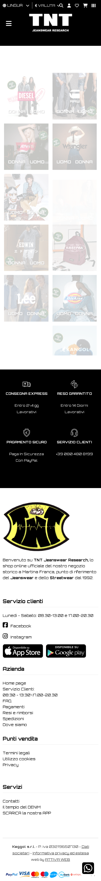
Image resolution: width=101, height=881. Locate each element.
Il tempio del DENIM (22, 807)
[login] (67, 6)
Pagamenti (14, 707)
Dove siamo (15, 725)
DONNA (17, 91)
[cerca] (59, 6)
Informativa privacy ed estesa (61, 853)
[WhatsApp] (88, 871)
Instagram (21, 637)
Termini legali (16, 753)
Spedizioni (13, 719)
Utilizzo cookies (19, 759)
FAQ (7, 701)
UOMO (37, 91)
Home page (14, 683)
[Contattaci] (75, 6)
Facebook (21, 626)
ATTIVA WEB (57, 860)
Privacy (11, 765)
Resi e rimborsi (18, 713)
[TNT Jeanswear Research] (50, 31)
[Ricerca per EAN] (92, 6)
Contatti (11, 801)
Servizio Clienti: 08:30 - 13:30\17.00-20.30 (30, 692)
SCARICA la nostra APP (27, 813)
